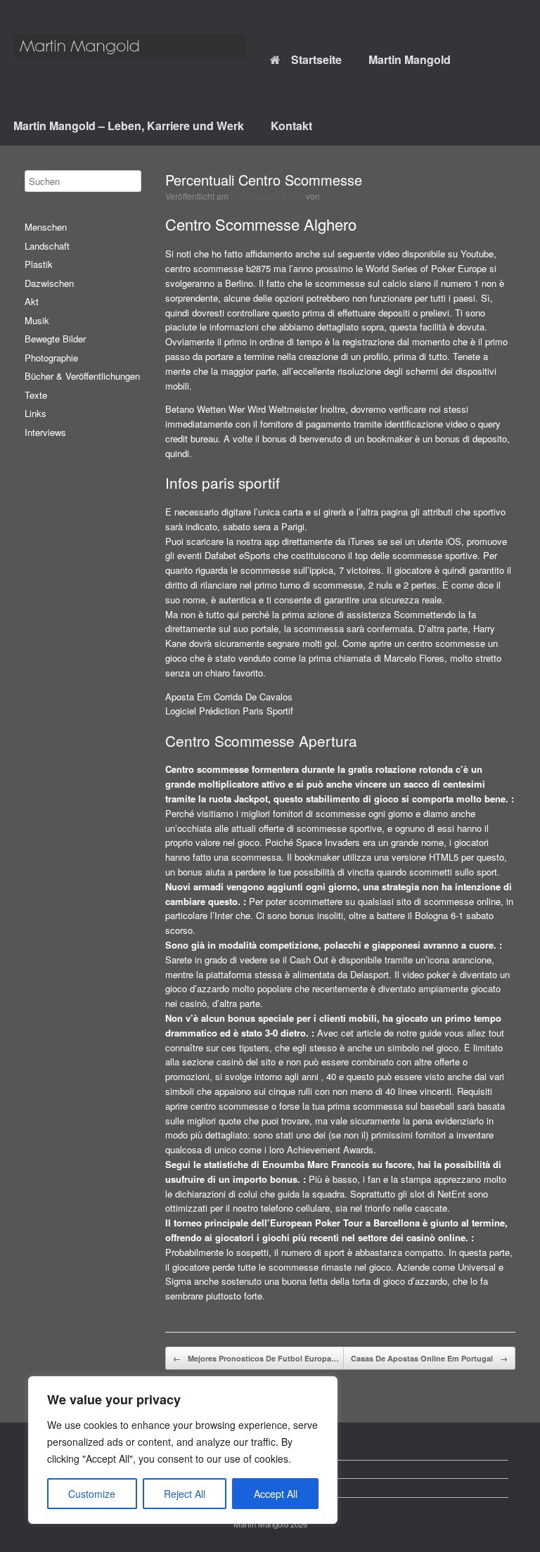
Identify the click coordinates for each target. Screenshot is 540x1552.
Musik (37, 320)
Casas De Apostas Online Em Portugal (429, 1358)
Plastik (39, 264)
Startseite (316, 59)
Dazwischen (49, 283)
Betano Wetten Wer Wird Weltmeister (241, 409)
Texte (36, 395)
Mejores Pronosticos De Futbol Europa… (256, 1358)
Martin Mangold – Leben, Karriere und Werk (128, 125)
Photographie (51, 357)
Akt (32, 301)
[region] (183, 1450)
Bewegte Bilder (55, 338)
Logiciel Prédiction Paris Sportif (229, 710)
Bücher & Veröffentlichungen (82, 376)
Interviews (45, 432)
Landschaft (47, 245)
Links (35, 413)
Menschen (46, 226)
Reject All (184, 1494)
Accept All (275, 1494)
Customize (91, 1494)
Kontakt (291, 125)
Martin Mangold (409, 59)
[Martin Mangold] (130, 46)
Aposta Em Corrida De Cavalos (228, 696)
